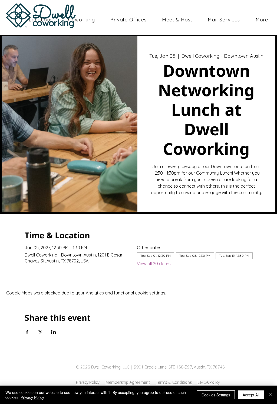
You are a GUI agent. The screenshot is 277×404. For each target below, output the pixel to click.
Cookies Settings (216, 394)
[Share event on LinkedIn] (53, 332)
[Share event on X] (40, 332)
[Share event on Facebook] (27, 332)
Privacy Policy (87, 382)
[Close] (270, 395)
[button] (82, 19)
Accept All (251, 394)
